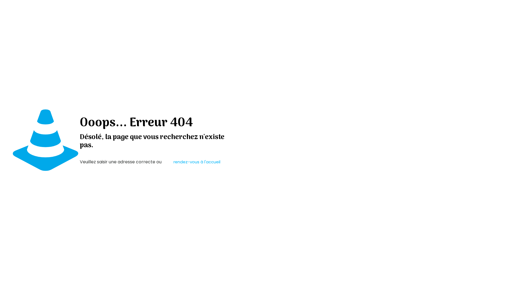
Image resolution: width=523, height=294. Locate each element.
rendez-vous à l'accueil (197, 162)
